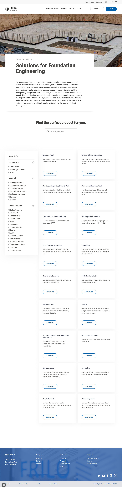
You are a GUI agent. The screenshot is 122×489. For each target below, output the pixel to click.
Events (89, 461)
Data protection (23, 484)
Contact (99, 2)
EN (112, 2)
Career (92, 2)
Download (63, 458)
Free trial (97, 9)
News (86, 2)
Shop (79, 9)
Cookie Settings (54, 484)
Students (72, 9)
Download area (92, 464)
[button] (4, 485)
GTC (39, 484)
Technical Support (93, 458)
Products (49, 9)
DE (116, 2)
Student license (65, 464)
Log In (111, 9)
